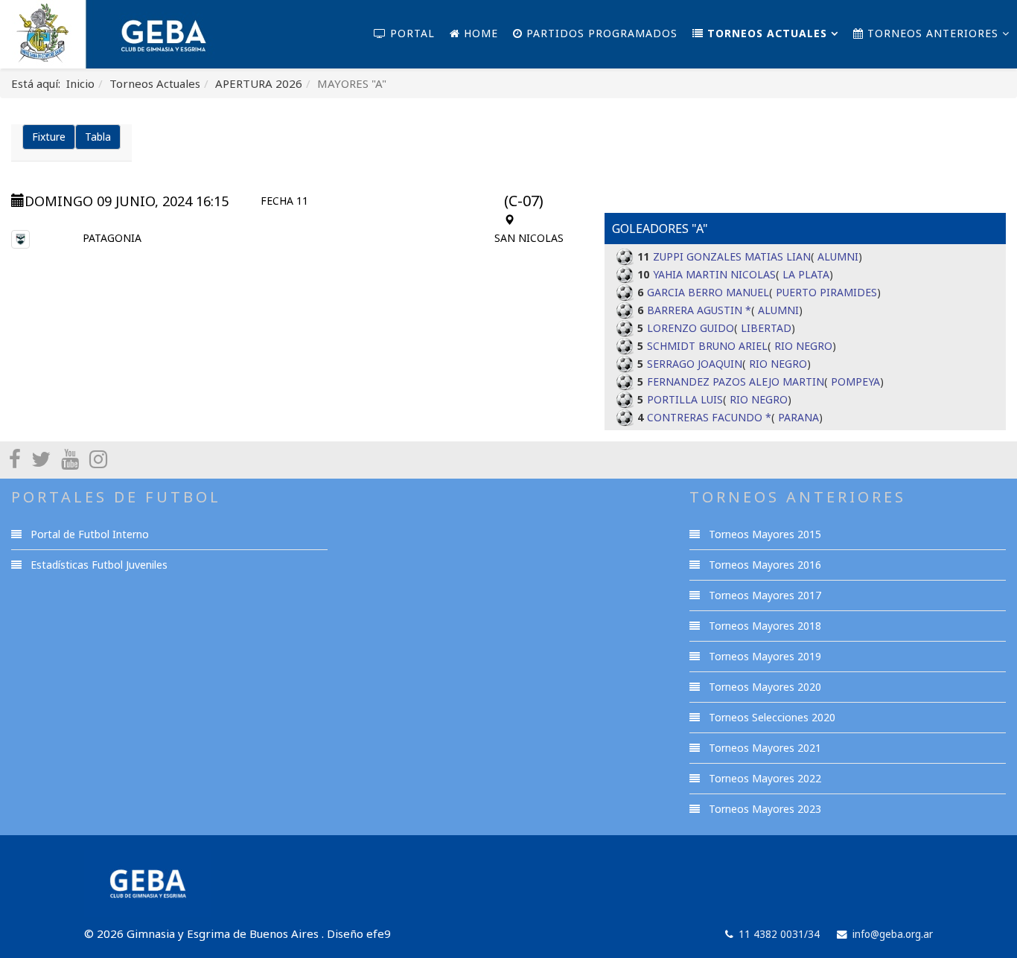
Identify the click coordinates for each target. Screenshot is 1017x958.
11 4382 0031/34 (779, 934)
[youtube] (70, 458)
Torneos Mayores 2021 (763, 748)
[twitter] (41, 458)
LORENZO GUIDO (690, 328)
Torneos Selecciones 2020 (770, 717)
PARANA (798, 417)
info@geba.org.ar (892, 934)
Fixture (49, 137)
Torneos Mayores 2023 (763, 809)
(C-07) (523, 201)
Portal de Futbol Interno (88, 534)
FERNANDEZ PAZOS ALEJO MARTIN (735, 381)
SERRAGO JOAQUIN (694, 364)
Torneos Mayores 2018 (763, 626)
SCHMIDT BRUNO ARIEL (707, 346)
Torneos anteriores (931, 33)
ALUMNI (837, 256)
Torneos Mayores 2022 (763, 778)
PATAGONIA (112, 238)
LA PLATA (805, 274)
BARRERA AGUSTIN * (699, 310)
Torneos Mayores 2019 (763, 656)
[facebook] (15, 458)
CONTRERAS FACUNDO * (709, 417)
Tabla (98, 137)
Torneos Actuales (765, 33)
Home (479, 33)
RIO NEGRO (803, 346)
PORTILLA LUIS (685, 399)
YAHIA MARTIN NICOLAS (714, 274)
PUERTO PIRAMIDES (826, 292)
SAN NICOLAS (529, 238)
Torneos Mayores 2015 (763, 534)
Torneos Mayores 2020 (763, 687)
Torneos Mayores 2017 (763, 595)
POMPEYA (855, 381)
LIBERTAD (766, 328)
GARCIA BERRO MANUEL (708, 292)
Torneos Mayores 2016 (763, 565)
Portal (410, 33)
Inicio (80, 83)
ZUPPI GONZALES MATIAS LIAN (732, 256)
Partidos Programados (600, 33)
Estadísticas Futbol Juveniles (98, 565)
